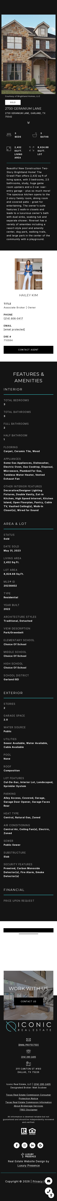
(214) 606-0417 (13, 318)
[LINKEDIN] (32, 1145)
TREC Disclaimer (29, 1109)
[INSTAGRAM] (24, 1145)
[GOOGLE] (40, 1145)
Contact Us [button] (28, 1001)
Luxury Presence (28, 1165)
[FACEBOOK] (17, 1145)
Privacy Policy (42, 1181)
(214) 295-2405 (28, 1057)
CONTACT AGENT (28, 349)
